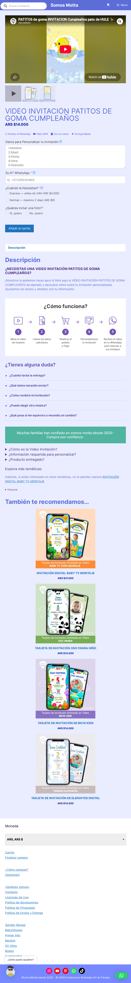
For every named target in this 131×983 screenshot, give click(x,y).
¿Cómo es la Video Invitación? (33, 449)
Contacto (11, 892)
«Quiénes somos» (17, 887)
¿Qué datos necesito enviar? (28, 385)
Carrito (9, 852)
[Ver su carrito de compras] (108, 5)
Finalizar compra (16, 857)
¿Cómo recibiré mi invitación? (29, 395)
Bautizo (10, 940)
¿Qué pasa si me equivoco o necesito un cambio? (43, 415)
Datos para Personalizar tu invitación (33, 142)
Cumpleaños (13, 956)
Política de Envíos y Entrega (24, 913)
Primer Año (12, 935)
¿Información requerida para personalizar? (42, 454)
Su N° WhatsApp (25, 173)
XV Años (11, 946)
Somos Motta (64, 5)
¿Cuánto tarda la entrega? (27, 375)
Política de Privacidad (20, 907)
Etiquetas (13, 489)
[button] (120, 21)
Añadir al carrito (19, 228)
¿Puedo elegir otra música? (28, 405)
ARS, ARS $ (15, 839)
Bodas (9, 951)
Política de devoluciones (21, 902)
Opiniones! (12, 875)
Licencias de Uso (17, 897)
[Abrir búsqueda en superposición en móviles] (23, 6)
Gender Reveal (15, 925)
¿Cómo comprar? (16, 869)
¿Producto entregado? (26, 459)
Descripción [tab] (16, 247)
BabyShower (14, 930)
